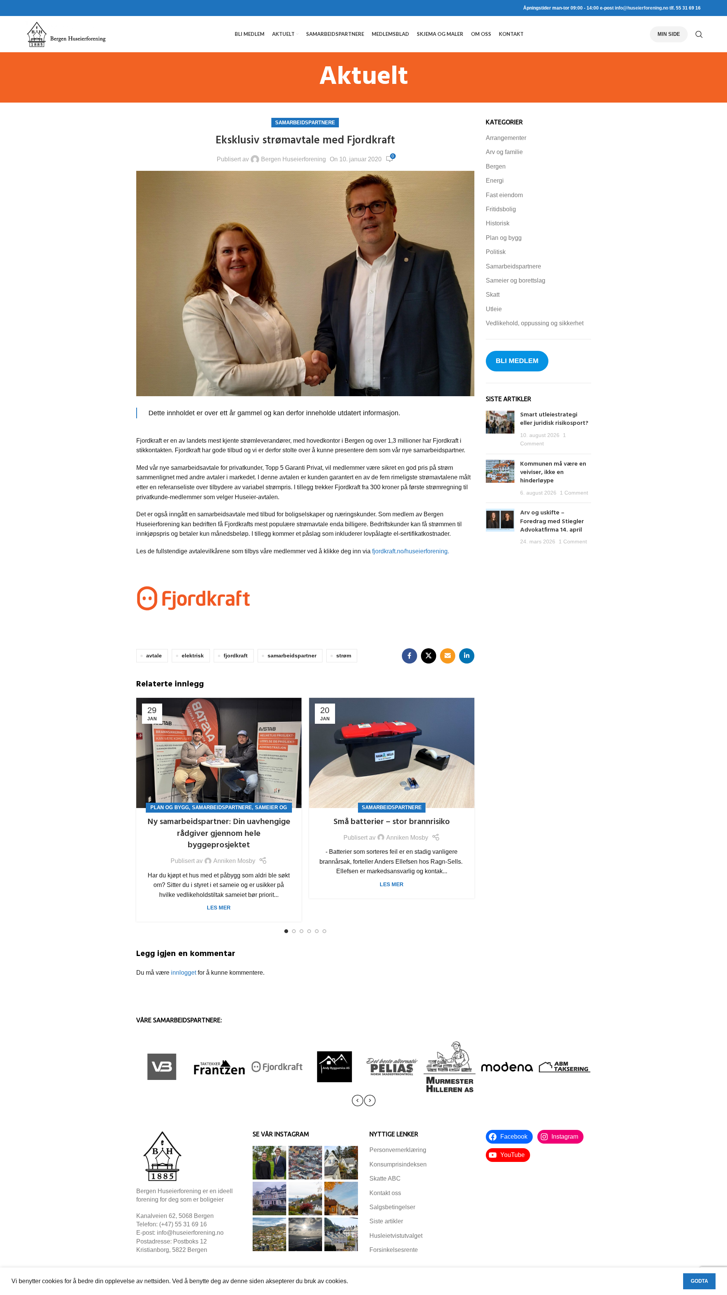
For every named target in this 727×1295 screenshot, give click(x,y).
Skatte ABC (385, 1178)
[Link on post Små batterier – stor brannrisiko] (391, 753)
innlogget (183, 972)
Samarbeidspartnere (305, 122)
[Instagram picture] (269, 1162)
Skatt (493, 294)
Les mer (219, 908)
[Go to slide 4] (309, 931)
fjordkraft (236, 655)
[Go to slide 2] (294, 931)
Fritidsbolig (501, 209)
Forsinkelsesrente (393, 1250)
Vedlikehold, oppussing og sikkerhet (535, 323)
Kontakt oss (385, 1193)
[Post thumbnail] (500, 429)
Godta (699, 1281)
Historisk (497, 223)
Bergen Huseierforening (293, 159)
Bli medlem (517, 361)
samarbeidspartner (292, 655)
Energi (495, 180)
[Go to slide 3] (301, 931)
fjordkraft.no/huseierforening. (410, 551)
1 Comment (574, 493)
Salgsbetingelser (392, 1207)
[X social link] (428, 656)
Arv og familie (504, 152)
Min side (669, 34)
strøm (343, 655)
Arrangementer (506, 138)
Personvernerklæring (397, 1150)
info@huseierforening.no (641, 8)
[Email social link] (447, 656)
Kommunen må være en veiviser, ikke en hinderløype (553, 472)
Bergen (496, 166)
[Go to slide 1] (286, 931)
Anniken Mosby (234, 861)
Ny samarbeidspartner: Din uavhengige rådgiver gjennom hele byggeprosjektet (218, 833)
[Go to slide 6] (324, 931)
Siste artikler (386, 1221)
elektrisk (193, 655)
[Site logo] (66, 34)
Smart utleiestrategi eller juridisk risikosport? (555, 419)
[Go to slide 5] (317, 931)
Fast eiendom (504, 195)
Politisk (496, 252)
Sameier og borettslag (515, 280)
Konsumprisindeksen (398, 1164)
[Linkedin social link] (466, 656)
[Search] (699, 34)
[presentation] (357, 1101)
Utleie (494, 309)
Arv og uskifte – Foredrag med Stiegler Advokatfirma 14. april (552, 521)
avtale (154, 655)
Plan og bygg (169, 807)
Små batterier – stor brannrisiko (392, 822)
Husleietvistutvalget (395, 1235)
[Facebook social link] (409, 656)
